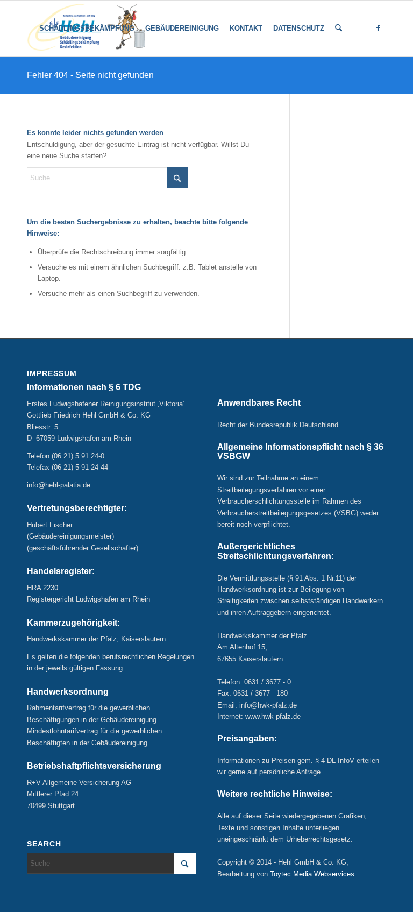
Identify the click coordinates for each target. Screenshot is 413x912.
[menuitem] (87, 28)
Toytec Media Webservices (312, 874)
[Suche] (338, 28)
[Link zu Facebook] (378, 28)
